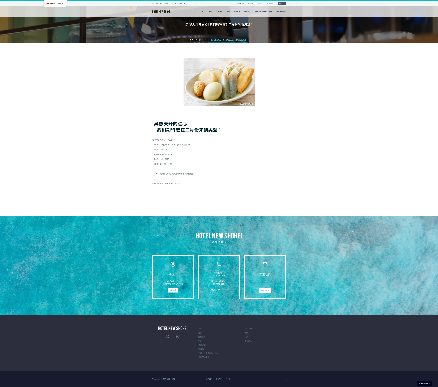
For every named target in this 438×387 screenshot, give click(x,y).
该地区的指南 (281, 11)
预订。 (281, 3)
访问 (228, 11)
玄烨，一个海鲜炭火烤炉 (263, 11)
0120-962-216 (180, 3)
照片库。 (247, 11)
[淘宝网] (178, 336)
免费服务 (219, 11)
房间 (210, 11)
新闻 (251, 3)
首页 (203, 11)
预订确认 (270, 3)
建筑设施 (237, 11)
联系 (259, 3)
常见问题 (241, 3)
